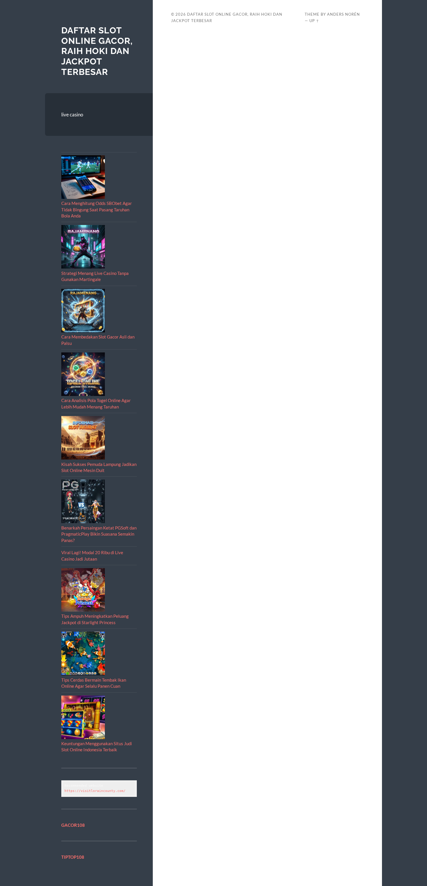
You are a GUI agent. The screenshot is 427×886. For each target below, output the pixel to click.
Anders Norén (343, 14)
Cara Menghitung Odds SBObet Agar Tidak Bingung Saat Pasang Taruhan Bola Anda (96, 209)
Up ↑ (314, 20)
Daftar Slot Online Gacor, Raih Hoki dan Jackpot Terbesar (97, 51)
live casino (72, 114)
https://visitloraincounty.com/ (94, 791)
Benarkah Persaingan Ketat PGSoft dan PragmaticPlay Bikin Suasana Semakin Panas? (99, 534)
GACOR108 (73, 825)
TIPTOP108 (72, 857)
